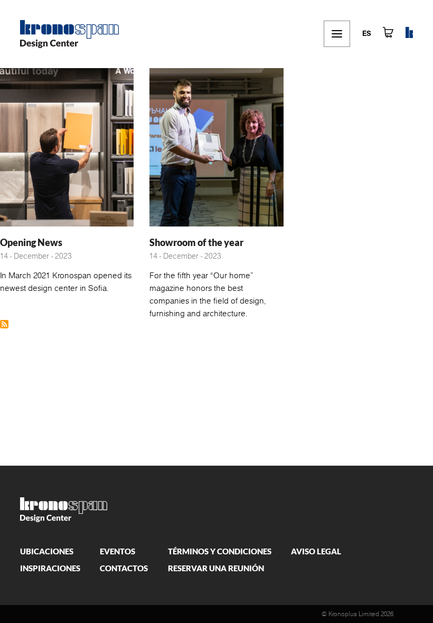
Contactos (124, 568)
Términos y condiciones (219, 551)
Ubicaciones (46, 551)
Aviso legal (316, 551)
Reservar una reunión (216, 568)
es (366, 34)
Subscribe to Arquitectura (4, 324)
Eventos (117, 551)
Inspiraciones (50, 568)
